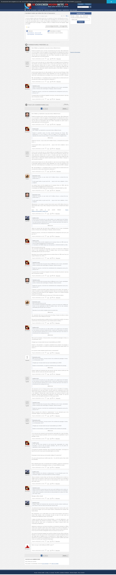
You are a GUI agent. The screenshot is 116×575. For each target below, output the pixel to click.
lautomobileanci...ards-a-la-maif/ (34, 32)
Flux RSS (57, 572)
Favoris (60, 10)
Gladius (27, 178)
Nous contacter (81, 572)
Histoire (42, 16)
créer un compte (54, 563)
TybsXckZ (34, 85)
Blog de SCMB (73, 10)
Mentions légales (73, 572)
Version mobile (41, 572)
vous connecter (45, 563)
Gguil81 (27, 381)
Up (50, 58)
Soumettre (40, 10)
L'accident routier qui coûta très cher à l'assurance (40, 13)
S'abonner (66, 104)
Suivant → (65, 108)
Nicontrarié (27, 89)
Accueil (35, 572)
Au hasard (34, 10)
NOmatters (27, 548)
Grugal (27, 51)
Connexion (87, 4)
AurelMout (32, 16)
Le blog (46, 572)
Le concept (51, 572)
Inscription (80, 4)
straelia (27, 66)
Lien (48, 58)
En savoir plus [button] (78, 1)
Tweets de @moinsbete (75, 52)
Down (52, 58)
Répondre (59, 58)
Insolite (46, 16)
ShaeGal (27, 360)
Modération (66, 10)
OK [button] (111, 1)
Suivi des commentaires (50, 10)
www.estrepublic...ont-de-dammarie (34, 34)
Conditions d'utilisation (64, 572)
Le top (28, 10)
